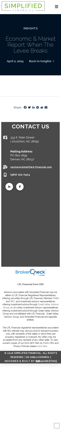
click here (42, 346)
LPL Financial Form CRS (31, 284)
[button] (56, 7)
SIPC (12, 301)
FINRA (56, 298)
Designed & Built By (20, 361)
